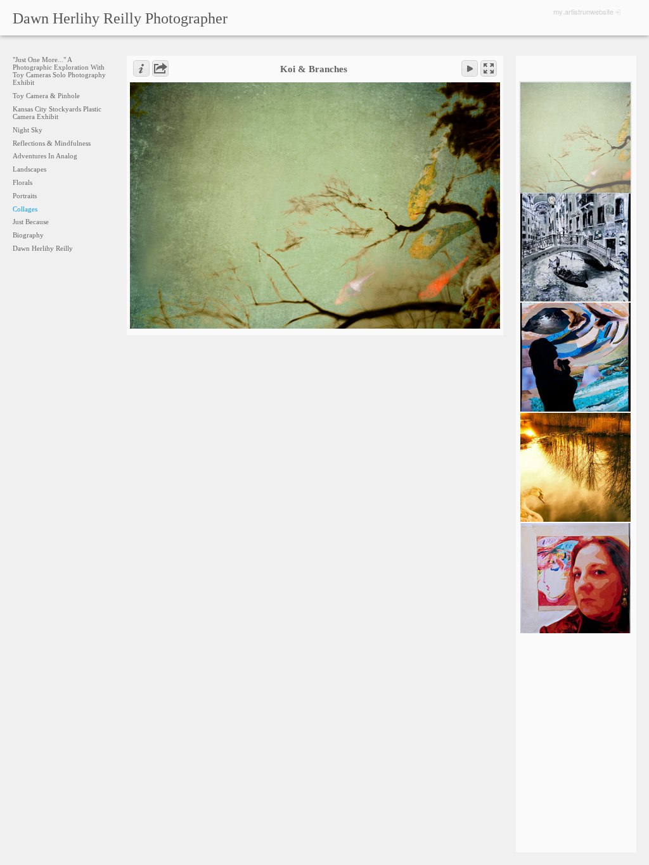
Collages (25, 209)
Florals (22, 182)
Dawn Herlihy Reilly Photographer (120, 18)
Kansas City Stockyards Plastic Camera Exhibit (57, 112)
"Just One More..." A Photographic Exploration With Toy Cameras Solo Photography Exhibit (59, 71)
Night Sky (27, 130)
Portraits (25, 195)
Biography (28, 235)
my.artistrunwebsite (583, 11)
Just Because (31, 221)
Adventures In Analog (45, 156)
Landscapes (29, 169)
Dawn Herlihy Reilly (43, 248)
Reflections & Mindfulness (52, 143)
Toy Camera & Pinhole (46, 95)
